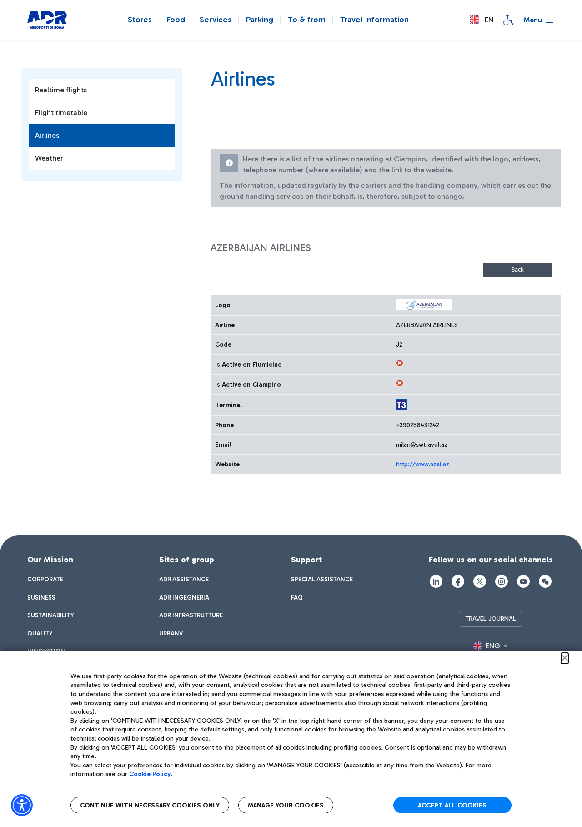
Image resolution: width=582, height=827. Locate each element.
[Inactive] (399, 363)
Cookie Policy (150, 774)
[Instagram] (501, 581)
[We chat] (545, 581)
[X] (479, 581)
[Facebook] (458, 581)
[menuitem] (45, 579)
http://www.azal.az (422, 464)
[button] (481, 19)
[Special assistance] (508, 20)
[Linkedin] (436, 581)
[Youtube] (523, 581)
